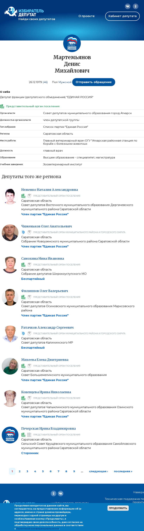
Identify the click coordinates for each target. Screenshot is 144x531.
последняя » (123, 471)
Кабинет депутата (122, 16)
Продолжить (118, 508)
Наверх (138, 492)
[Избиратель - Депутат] (24, 12)
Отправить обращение (94, 82)
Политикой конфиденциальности (37, 528)
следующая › (98, 471)
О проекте (86, 16)
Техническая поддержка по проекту (124, 500)
